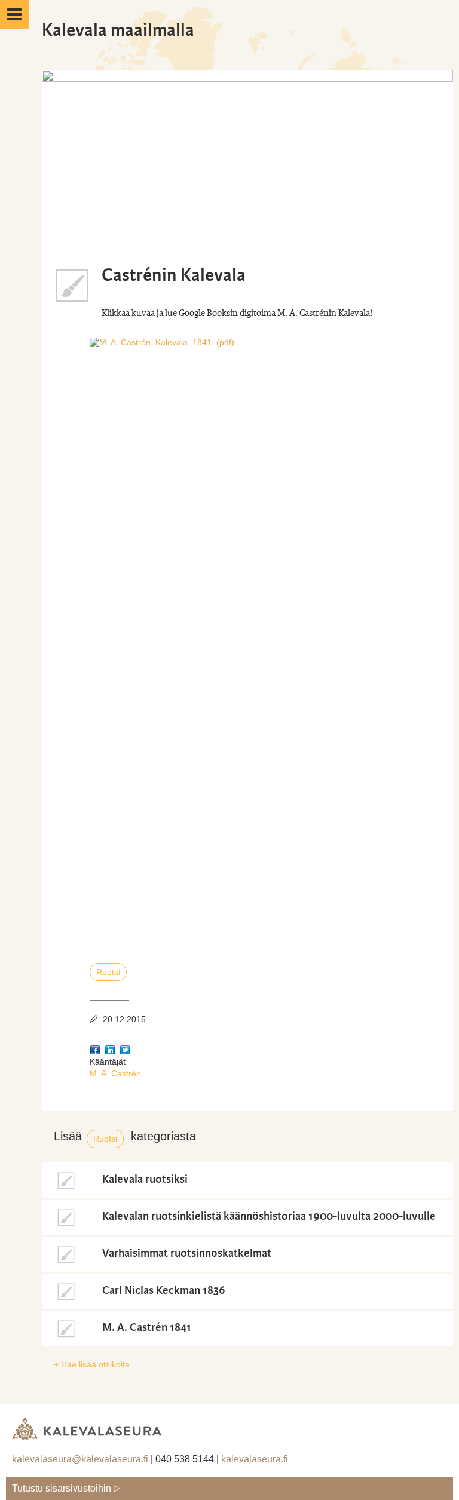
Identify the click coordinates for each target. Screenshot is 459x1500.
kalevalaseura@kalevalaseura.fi (80, 1459)
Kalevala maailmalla (118, 30)
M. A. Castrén (115, 1073)
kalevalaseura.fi (254, 1459)
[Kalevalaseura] (86, 1424)
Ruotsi (108, 972)
